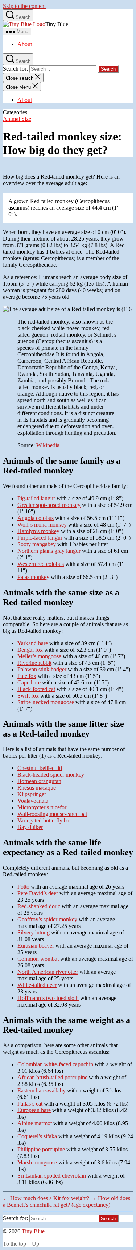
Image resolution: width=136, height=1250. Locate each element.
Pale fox (26, 676)
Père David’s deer (37, 893)
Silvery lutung (33, 932)
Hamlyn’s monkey (38, 531)
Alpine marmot (34, 1123)
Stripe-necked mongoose (45, 702)
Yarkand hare (32, 643)
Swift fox (28, 696)
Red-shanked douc (38, 906)
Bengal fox (30, 650)
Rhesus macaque (36, 788)
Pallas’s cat (29, 1103)
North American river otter (47, 972)
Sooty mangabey (36, 544)
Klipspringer (31, 794)
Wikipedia (47, 445)
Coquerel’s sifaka (37, 1136)
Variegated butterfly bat (44, 820)
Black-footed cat (36, 689)
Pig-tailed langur (36, 498)
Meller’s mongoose (39, 656)
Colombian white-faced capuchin (55, 1064)
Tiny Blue (33, 1231)
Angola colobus (35, 518)
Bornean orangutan (39, 781)
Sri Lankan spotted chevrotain (51, 1175)
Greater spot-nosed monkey (49, 505)
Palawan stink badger (41, 669)
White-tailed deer (37, 985)
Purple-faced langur (39, 538)
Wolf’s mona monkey (42, 524)
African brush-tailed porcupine (52, 1077)
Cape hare (29, 682)
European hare (34, 1110)
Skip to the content (24, 6)
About (24, 44)
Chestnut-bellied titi (39, 768)
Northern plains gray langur (49, 551)
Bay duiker (30, 827)
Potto (23, 887)
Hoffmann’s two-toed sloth (48, 998)
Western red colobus (40, 564)
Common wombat (38, 959)
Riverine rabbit (34, 663)
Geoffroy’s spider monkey (47, 919)
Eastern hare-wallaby (41, 1090)
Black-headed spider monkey (50, 774)
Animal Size (17, 119)
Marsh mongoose (37, 1162)
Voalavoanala (32, 801)
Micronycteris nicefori (42, 807)
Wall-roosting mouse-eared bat (52, 814)
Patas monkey (33, 577)
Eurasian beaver (35, 946)
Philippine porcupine (41, 1149)
